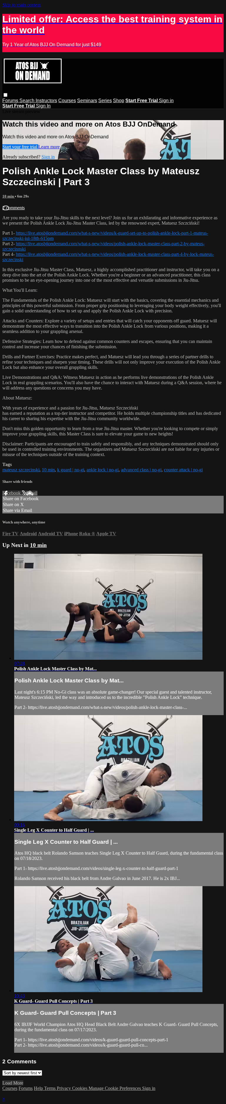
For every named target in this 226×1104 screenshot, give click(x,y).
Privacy (64, 1088)
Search (27, 100)
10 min (8, 196)
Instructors (46, 100)
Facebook (12, 492)
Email (31, 492)
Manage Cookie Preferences (115, 1088)
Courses (67, 100)
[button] (5, 95)
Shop (118, 100)
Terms (50, 1088)
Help (39, 1088)
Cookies (80, 1088)
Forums (10, 100)
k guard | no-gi (70, 469)
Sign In (43, 105)
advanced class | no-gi (141, 469)
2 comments (13, 207)
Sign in (166, 100)
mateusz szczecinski (20, 469)
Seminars (87, 100)
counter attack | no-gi (183, 469)
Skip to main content (21, 4)
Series (105, 100)
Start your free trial (20, 146)
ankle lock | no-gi (103, 469)
